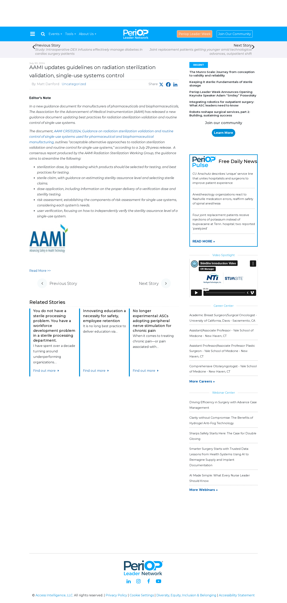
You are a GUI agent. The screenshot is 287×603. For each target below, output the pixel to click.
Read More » (204, 241)
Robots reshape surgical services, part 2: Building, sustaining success (219, 113)
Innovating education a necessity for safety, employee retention (104, 316)
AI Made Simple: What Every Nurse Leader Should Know (219, 478)
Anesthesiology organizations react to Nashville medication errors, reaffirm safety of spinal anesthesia (223, 199)
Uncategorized (74, 84)
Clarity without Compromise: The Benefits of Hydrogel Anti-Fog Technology (221, 420)
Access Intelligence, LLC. (54, 595)
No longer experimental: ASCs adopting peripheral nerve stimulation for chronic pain (152, 321)
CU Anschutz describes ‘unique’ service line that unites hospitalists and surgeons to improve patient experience (223, 178)
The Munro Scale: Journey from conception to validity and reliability (222, 73)
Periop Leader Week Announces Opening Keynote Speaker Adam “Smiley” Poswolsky (222, 93)
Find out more (44, 371)
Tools (69, 34)
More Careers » (202, 381)
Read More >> (40, 271)
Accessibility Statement (237, 595)
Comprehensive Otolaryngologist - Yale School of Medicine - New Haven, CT (223, 368)
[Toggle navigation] (32, 34)
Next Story (201, 49)
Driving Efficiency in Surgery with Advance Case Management (223, 405)
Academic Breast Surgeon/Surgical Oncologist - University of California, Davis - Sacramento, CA (223, 317)
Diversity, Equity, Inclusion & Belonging (186, 595)
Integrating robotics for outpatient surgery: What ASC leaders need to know (221, 103)
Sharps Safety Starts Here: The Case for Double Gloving (222, 436)
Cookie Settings (142, 595)
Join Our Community (234, 34)
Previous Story (89, 49)
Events (54, 34)
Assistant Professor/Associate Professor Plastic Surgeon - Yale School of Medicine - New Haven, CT (222, 351)
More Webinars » (203, 490)
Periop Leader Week (195, 34)
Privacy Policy (116, 595)
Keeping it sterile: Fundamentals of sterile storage (220, 83)
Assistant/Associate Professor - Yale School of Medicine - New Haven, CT (221, 333)
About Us (86, 34)
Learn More (223, 133)
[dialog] (43, 34)
